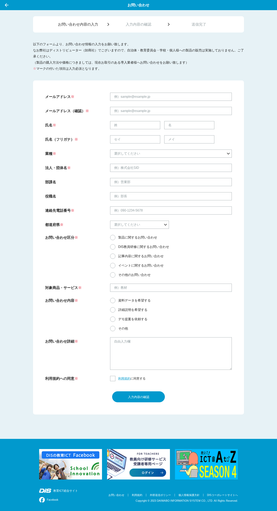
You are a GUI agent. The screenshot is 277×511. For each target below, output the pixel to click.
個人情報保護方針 (189, 495)
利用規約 (124, 378)
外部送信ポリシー (160, 495)
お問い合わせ (116, 495)
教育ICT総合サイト (65, 490)
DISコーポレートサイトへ (222, 495)
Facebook (52, 499)
